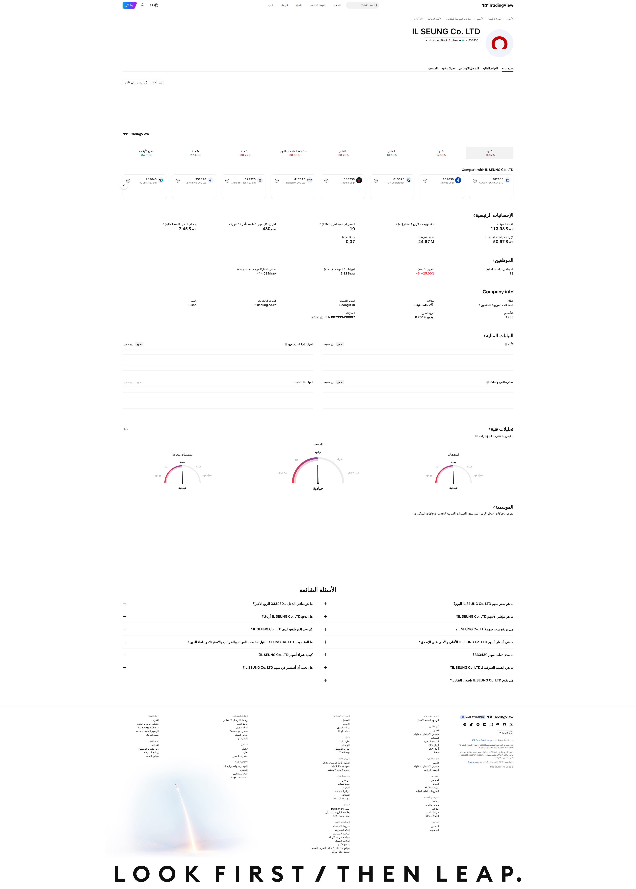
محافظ (435, 801)
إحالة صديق (242, 727)
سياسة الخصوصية (341, 833)
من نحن (346, 780)
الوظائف (346, 794)
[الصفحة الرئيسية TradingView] (497, 5)
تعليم (245, 752)
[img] (430, 40)
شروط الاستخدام (341, 826)
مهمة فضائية (344, 783)
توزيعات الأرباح (432, 787)
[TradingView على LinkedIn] (484, 724)
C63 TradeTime (341, 816)
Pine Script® (432, 816)
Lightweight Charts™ (148, 727)
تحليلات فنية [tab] (448, 68)
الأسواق (299, 5)
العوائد (436, 783)
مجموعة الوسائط (341, 798)
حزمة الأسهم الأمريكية (339, 769)
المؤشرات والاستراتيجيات (235, 766)
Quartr (471, 762)
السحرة (244, 769)
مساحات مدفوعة (239, 777)
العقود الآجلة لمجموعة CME (336, 762)
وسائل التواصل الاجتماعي (235, 720)
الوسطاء (284, 5)
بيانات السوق (343, 727)
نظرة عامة (344, 741)
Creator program (239, 731)
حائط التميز (242, 723)
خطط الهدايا (344, 731)
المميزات (345, 720)
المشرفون (243, 738)
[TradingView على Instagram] (491, 724)
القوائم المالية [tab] (490, 68)
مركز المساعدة (342, 791)
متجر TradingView (340, 808)
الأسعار (346, 723)
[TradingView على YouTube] (498, 724)
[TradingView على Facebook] (504, 724)
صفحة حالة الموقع (341, 851)
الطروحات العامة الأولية (427, 791)
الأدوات (155, 720)
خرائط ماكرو (432, 812)
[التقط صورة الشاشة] (160, 82)
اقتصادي (435, 780)
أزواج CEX (434, 745)
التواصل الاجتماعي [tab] (469, 68)
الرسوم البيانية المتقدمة (147, 731)
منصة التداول (152, 734)
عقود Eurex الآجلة (341, 766)
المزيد (270, 5)
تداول (245, 748)
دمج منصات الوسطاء (149, 748)
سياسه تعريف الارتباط (339, 837)
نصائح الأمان (344, 844)
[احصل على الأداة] (154, 82)
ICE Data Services (480, 740)
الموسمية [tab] (432, 68)
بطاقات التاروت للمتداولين (337, 812)
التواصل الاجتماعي (317, 5)
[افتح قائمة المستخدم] (142, 5)
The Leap (344, 752)
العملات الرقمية (431, 741)
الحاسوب (434, 829)
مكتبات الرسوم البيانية (148, 723)
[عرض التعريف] (495, 224)
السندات (435, 737)
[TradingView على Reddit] (464, 724)
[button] (330, 5)
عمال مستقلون (240, 773)
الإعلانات (155, 745)
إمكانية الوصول (342, 840)
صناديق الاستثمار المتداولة (426, 734)
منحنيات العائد (432, 805)
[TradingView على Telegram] (478, 724)
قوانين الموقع (241, 734)
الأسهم (435, 730)
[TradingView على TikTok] (471, 724)
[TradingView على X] (511, 724)
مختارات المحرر (240, 756)
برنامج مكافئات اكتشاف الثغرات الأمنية (331, 848)
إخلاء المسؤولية (342, 829)
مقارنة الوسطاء (342, 748)
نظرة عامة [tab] (507, 68)
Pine (436, 752)
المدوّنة (346, 787)
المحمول (435, 826)
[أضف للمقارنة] (475, 181)
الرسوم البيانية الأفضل (428, 720)
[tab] (340, 344)
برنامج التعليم (152, 756)
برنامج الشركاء (151, 752)
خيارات (435, 808)
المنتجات (337, 5)
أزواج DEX (434, 748)
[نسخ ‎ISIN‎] (321, 317)
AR (151, 5)
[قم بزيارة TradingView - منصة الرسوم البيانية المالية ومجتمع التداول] (136, 134)
